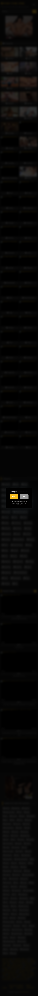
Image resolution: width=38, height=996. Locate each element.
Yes (13, 497)
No (24, 497)
